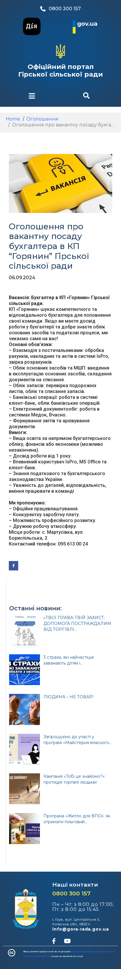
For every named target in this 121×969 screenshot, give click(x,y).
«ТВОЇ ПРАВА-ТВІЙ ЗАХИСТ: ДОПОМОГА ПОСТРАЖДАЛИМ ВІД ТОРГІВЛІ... (77, 623)
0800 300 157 (71, 893)
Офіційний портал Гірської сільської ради (60, 70)
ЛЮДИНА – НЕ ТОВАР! (68, 696)
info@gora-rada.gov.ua (80, 929)
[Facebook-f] (53, 941)
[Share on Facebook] (13, 565)
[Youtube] (67, 941)
